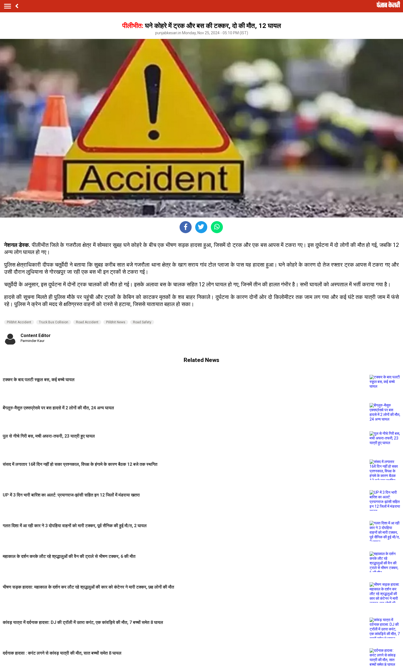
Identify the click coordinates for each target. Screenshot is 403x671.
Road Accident (87, 322)
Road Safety (142, 322)
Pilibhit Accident (19, 322)
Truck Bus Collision (53, 322)
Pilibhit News (115, 322)
